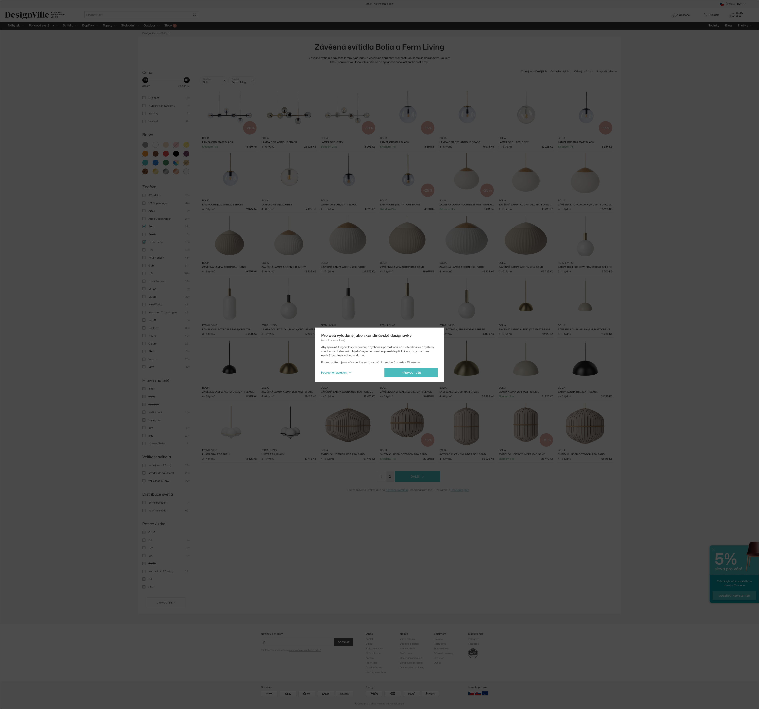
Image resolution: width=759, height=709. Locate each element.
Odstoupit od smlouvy (412, 667)
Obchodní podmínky (411, 658)
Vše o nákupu (407, 639)
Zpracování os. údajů (411, 662)
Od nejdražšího (583, 71)
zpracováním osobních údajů (305, 650)
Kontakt (370, 639)
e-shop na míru (377, 703)
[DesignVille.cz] (471, 693)
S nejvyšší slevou (606, 71)
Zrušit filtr (224, 81)
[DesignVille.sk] (478, 693)
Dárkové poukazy (443, 653)
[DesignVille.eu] (485, 693)
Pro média (371, 662)
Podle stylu (440, 643)
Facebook (473, 643)
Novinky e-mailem (272, 634)
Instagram (473, 639)
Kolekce (438, 639)
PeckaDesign (396, 703)
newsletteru (395, 4)
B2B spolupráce (374, 648)
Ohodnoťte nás (374, 667)
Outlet (437, 662)
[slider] (145, 80)
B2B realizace (373, 653)
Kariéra (370, 658)
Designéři (439, 658)
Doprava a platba (409, 643)
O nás (369, 643)
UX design (360, 703)
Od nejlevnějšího (560, 71)
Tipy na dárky (441, 648)
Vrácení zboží (407, 648)
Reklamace (406, 653)
